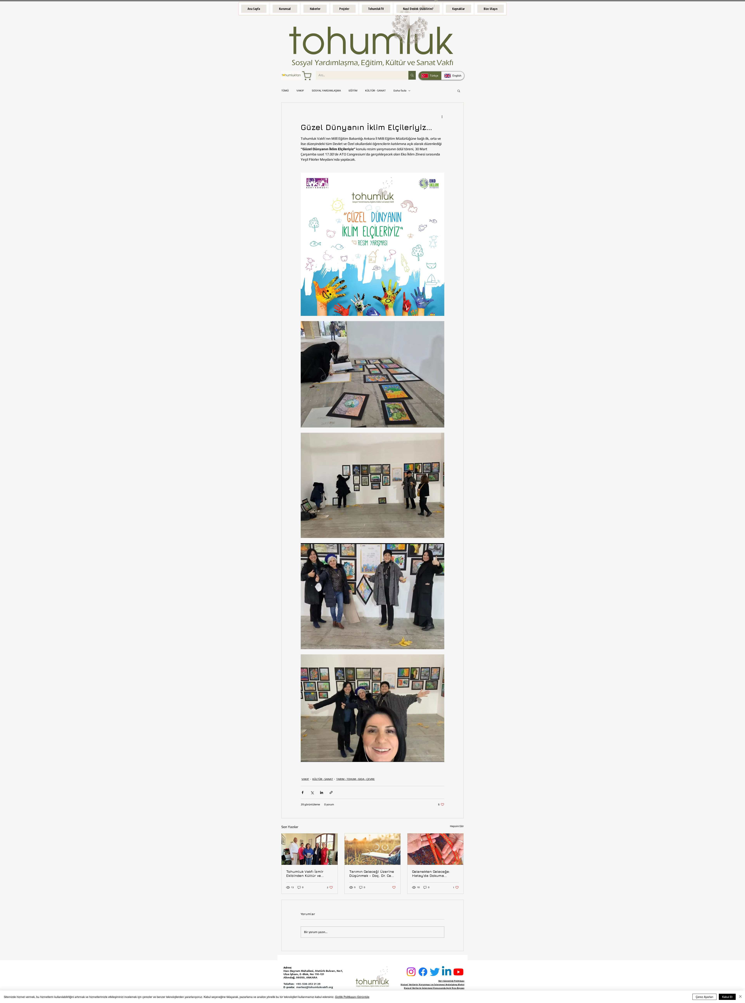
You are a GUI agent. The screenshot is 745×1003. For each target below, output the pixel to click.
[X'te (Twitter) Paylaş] (312, 792)
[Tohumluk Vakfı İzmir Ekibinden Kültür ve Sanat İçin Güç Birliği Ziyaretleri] (310, 849)
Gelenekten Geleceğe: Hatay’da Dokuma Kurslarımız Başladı (431, 873)
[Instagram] (411, 972)
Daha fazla (399, 90)
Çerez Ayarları (704, 997)
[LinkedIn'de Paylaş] (321, 792)
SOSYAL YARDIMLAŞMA (326, 90)
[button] (285, 8)
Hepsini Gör (457, 826)
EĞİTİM (353, 90)
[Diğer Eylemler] (442, 116)
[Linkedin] (446, 972)
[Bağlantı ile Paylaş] (331, 792)
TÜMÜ (285, 90)
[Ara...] (412, 75)
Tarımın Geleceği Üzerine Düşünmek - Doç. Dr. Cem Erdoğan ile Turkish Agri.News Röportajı (371, 873)
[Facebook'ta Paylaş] (302, 792)
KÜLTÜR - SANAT (375, 90)
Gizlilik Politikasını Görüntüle (352, 997)
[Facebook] (423, 972)
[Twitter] (435, 972)
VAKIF (300, 90)
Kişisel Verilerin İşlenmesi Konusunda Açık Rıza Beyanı (434, 988)
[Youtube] (458, 972)
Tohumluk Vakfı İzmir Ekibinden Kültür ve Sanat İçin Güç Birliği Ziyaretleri (305, 873)
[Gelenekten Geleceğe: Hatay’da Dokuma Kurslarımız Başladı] (435, 849)
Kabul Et (727, 997)
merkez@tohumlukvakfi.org (314, 987)
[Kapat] (740, 997)
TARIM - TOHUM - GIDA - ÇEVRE (355, 779)
